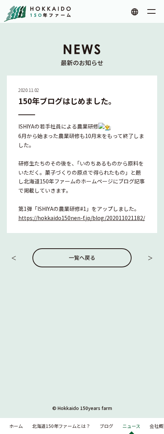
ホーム (16, 426)
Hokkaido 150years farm (85, 408)
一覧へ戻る (82, 257)
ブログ (106, 426)
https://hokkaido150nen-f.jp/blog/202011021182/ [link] (81, 218)
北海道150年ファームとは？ (61, 426)
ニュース (131, 426)
